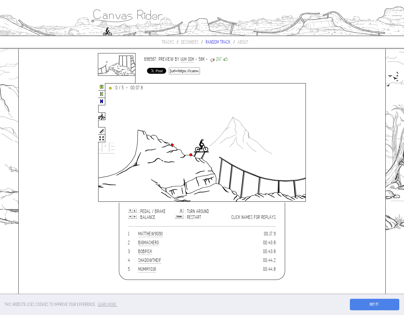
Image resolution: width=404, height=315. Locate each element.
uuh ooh (187, 59)
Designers (190, 42)
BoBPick (145, 251)
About (243, 42)
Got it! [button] (374, 304)
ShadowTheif (149, 260)
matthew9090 (150, 234)
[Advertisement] (43, 142)
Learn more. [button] (107, 304)
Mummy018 (147, 269)
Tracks (168, 42)
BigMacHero (148, 242)
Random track (218, 42)
